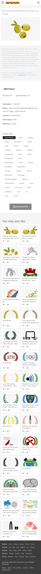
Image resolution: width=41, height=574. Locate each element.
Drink (26, 556)
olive (20, 137)
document (18, 187)
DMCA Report (9, 89)
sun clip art (18, 142)
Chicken (32, 547)
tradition (30, 150)
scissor (7, 187)
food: (4, 556)
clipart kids (21, 167)
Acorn (10, 544)
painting (30, 137)
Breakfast (10, 556)
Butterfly (22, 547)
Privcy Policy (17, 568)
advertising (8, 175)
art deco (8, 171)
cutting (30, 162)
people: (5, 550)
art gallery (8, 167)
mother (30, 550)
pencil (21, 162)
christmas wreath (11, 179)
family (24, 550)
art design (21, 175)
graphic (26, 146)
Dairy (16, 556)
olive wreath (9, 137)
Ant (10, 547)
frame (16, 196)
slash (29, 187)
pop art (29, 171)
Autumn (16, 544)
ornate (16, 146)
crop (6, 196)
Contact (25, 568)
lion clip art (9, 154)
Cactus (27, 544)
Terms (10, 568)
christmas (8, 191)
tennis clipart (9, 183)
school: (5, 553)
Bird (18, 547)
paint (6, 146)
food (31, 183)
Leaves (22, 544)
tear (18, 191)
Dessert (21, 556)
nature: (4, 544)
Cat (27, 547)
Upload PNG (6, 570)
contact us (21, 75)
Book (22, 553)
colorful (18, 171)
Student (11, 553)
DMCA (31, 568)
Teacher (17, 553)
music (30, 154)
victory (29, 142)
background (9, 158)
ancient (21, 183)
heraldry (8, 150)
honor (20, 154)
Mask (10, 550)
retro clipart (9, 162)
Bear (13, 547)
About (4, 568)
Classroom (29, 553)
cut (26, 191)
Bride (19, 550)
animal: (5, 547)
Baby (15, 550)
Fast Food (32, 556)
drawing (18, 150)
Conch (32, 544)
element (25, 179)
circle (7, 142)
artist (20, 158)
